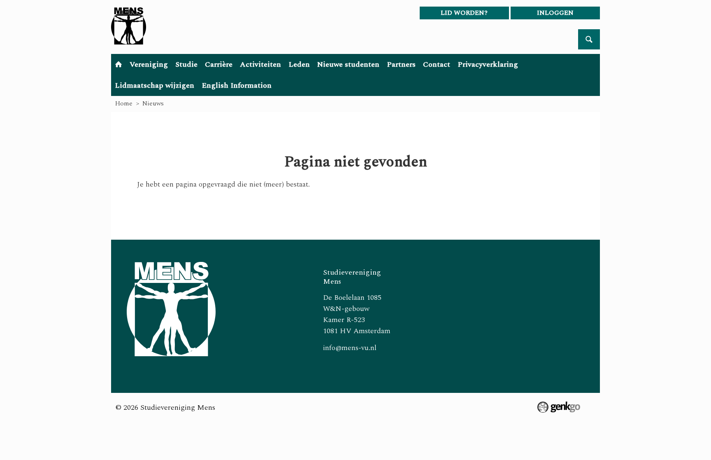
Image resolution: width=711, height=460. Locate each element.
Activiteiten (260, 64)
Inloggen (555, 13)
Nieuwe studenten (348, 64)
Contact (436, 64)
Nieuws (153, 103)
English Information (237, 85)
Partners (401, 64)
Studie (186, 64)
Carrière (218, 64)
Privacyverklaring (488, 64)
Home (118, 64)
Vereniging (149, 64)
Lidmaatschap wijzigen (154, 85)
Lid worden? (464, 13)
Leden (299, 64)
